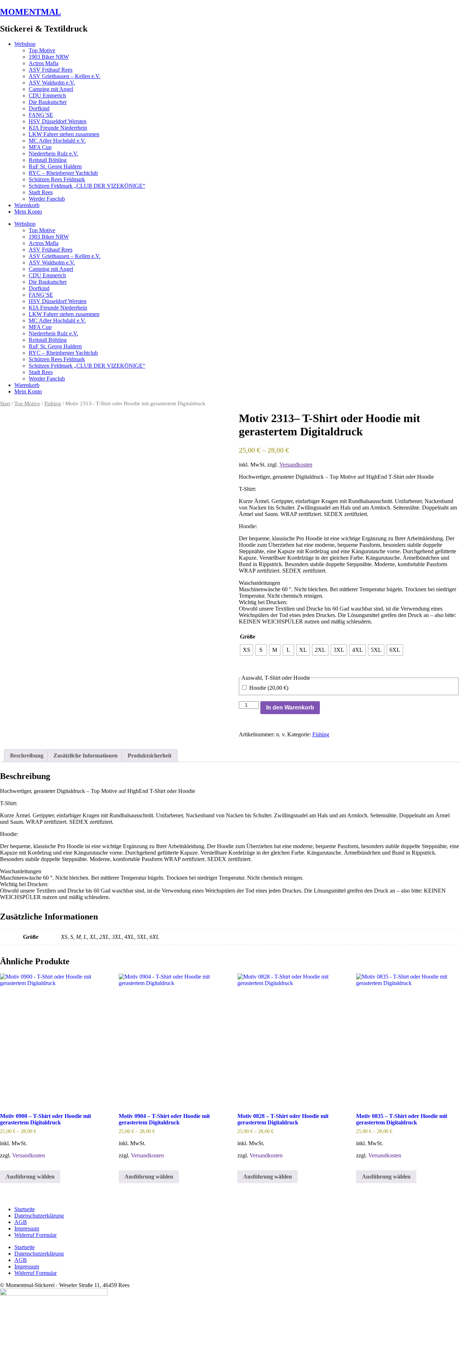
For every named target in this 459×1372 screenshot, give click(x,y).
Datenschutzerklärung (39, 1216)
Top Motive (42, 50)
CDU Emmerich (47, 95)
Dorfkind (39, 108)
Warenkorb (26, 205)
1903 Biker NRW (49, 57)
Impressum (26, 1228)
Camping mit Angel (51, 89)
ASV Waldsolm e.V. (52, 83)
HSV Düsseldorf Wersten (57, 121)
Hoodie (268, 688)
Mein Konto (28, 212)
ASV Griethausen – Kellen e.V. (64, 76)
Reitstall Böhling (48, 160)
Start (5, 403)
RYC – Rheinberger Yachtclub (63, 173)
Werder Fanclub (47, 199)
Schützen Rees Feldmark (57, 179)
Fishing (52, 403)
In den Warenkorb (290, 707)
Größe (247, 637)
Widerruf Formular (35, 1235)
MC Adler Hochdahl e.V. (57, 141)
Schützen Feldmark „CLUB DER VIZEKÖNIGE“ (87, 186)
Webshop (25, 44)
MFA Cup (40, 147)
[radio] (246, 650)
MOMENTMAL (30, 11)
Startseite (24, 1209)
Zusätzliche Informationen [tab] (85, 755)
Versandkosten (295, 465)
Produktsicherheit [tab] (149, 755)
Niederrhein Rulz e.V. (53, 153)
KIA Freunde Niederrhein (58, 128)
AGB (20, 1222)
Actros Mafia (43, 63)
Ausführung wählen (30, 1176)
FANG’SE (41, 115)
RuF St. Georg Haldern (55, 166)
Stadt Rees (41, 192)
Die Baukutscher (48, 102)
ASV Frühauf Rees (50, 70)
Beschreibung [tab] (26, 755)
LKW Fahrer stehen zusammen (64, 134)
